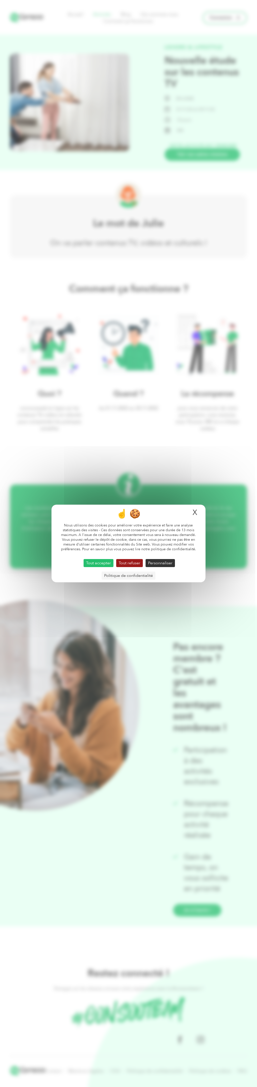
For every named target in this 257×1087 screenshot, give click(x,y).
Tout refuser (129, 563)
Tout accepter (98, 563)
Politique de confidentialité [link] (128, 575)
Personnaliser (160, 563)
